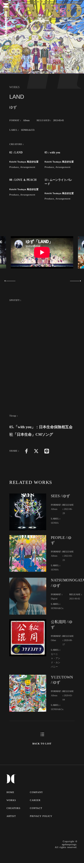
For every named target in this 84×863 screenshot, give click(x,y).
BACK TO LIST (42, 743)
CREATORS (14, 808)
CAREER (35, 800)
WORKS (11, 800)
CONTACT (36, 808)
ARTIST (11, 816)
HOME (10, 792)
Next (74, 281)
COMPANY (36, 792)
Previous (10, 281)
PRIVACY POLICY (41, 816)
